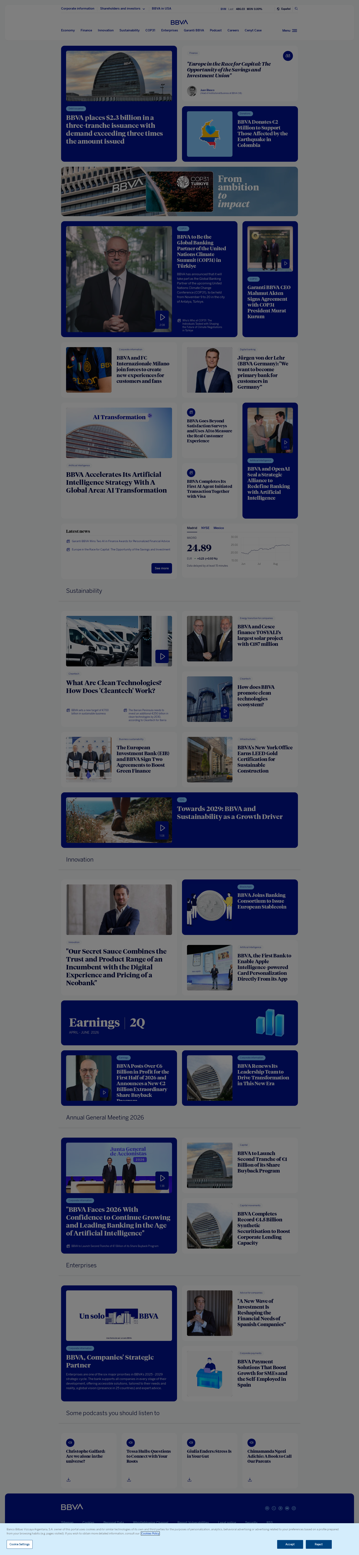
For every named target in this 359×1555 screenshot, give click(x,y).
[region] (179, 1539)
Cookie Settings (20, 1544)
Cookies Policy (150, 1533)
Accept (290, 1544)
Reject (319, 1544)
